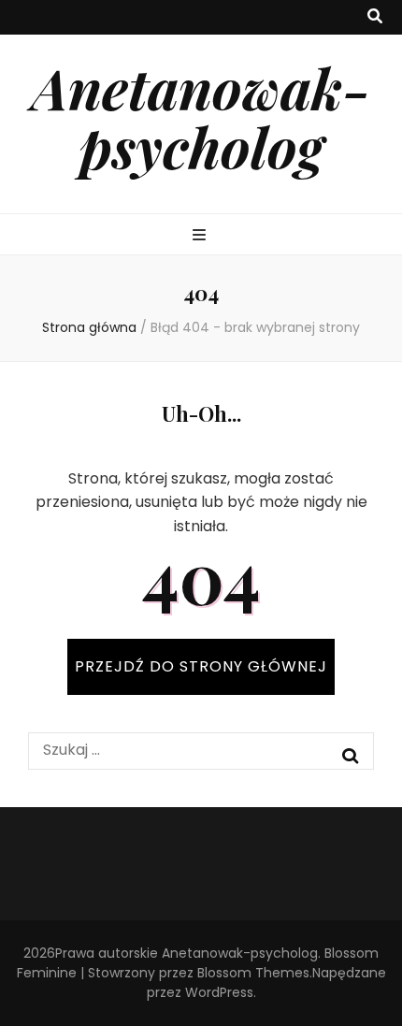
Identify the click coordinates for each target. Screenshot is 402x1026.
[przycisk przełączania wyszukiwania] (374, 17)
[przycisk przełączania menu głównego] (201, 236)
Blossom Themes (253, 972)
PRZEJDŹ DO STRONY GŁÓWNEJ (201, 666)
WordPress (219, 992)
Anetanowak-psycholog (201, 116)
